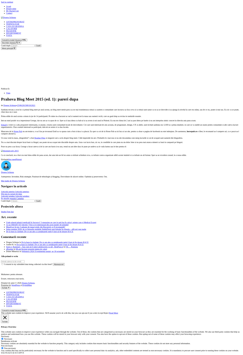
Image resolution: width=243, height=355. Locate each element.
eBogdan (9, 249)
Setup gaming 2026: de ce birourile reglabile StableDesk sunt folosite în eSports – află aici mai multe (46, 229)
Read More (113, 313)
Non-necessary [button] (7, 346)
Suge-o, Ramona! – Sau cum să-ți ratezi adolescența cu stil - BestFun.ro (34, 247)
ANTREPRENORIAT (15, 22)
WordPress (15, 285)
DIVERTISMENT (13, 33)
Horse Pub (18, 131)
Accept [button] (100, 313)
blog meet (12, 159)
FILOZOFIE (11, 31)
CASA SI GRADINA (15, 26)
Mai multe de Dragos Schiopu (13, 181)
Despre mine (11, 9)
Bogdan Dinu (39, 138)
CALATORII (11, 29)
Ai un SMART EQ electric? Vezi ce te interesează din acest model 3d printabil (37, 225)
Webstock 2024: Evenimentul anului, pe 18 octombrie (43, 251)
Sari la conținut (7, 2)
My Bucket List (12, 11)
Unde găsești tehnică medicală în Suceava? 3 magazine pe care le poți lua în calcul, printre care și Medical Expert (51, 222)
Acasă (8, 6)
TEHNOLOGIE (12, 24)
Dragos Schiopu (9, 105)
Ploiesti (19, 159)
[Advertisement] (121, 68)
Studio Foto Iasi (7, 212)
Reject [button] (106, 313)
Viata (8, 93)
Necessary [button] (5, 336)
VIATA (9, 35)
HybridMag (27, 285)
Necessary (8, 339)
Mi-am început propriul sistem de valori (31, 249)
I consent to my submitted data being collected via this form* (28, 264)
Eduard (4, 125)
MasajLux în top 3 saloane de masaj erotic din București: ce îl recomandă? (35, 227)
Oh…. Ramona (72, 247)
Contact (9, 13)
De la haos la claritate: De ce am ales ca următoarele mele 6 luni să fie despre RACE (39, 231)
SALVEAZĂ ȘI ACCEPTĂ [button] (12, 353)
